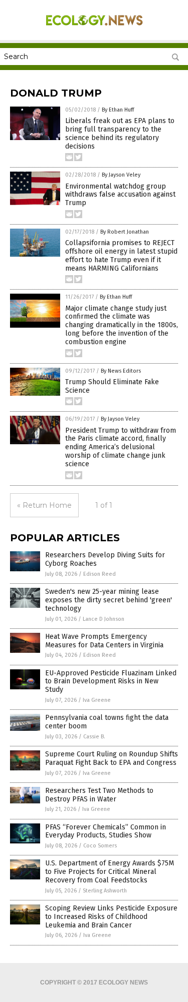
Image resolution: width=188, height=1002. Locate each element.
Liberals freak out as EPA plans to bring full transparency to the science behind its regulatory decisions (119, 133)
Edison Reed (99, 574)
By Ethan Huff (118, 110)
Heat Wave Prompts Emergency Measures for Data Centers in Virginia (104, 640)
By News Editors (121, 371)
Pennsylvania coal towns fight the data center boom (106, 721)
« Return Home (44, 505)
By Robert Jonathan (124, 232)
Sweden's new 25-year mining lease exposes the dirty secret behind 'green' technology (108, 600)
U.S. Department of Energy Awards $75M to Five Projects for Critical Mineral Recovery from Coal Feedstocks (109, 871)
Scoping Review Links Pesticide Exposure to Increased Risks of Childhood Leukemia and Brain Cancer (111, 916)
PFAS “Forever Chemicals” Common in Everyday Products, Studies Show (105, 831)
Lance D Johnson (103, 619)
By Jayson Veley (121, 175)
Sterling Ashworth (105, 890)
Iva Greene (97, 700)
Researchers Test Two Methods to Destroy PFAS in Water (99, 794)
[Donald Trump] (94, 29)
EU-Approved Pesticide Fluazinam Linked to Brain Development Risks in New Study (110, 681)
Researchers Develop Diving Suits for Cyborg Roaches (105, 559)
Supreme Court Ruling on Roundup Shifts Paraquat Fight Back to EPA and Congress (111, 758)
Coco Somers (100, 845)
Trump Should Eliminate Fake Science (112, 386)
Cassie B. (94, 736)
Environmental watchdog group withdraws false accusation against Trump (120, 195)
